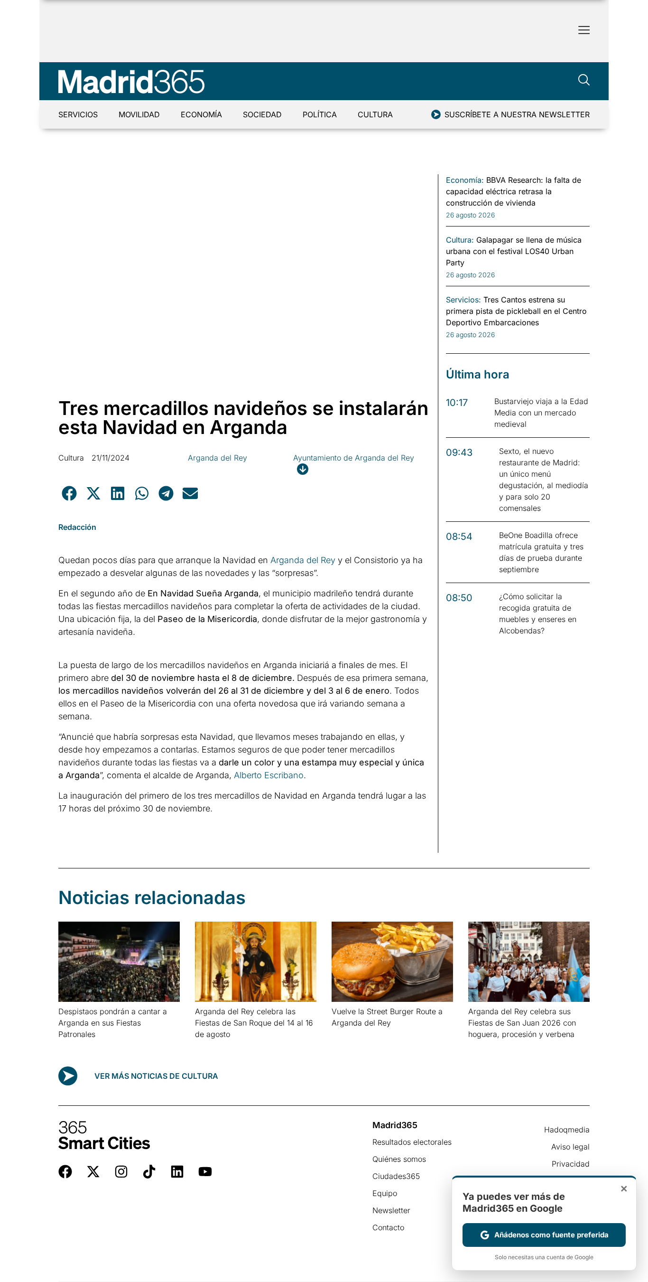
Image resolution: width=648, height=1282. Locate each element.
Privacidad (571, 1164)
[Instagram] (121, 1171)
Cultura (375, 114)
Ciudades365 (396, 1176)
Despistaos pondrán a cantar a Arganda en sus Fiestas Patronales (112, 1023)
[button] (69, 493)
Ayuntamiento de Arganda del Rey (353, 457)
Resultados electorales (412, 1142)
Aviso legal (570, 1146)
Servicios (78, 114)
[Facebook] (65, 1171)
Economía (201, 114)
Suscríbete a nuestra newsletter (517, 114)
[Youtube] (205, 1171)
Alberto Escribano (269, 775)
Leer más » (73, 1046)
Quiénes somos (399, 1159)
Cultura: (460, 240)
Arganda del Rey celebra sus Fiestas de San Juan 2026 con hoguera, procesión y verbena (522, 1023)
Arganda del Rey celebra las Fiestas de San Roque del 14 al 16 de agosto (254, 1023)
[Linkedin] (177, 1171)
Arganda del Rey (217, 457)
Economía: (465, 180)
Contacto (388, 1227)
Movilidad (139, 114)
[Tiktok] (149, 1171)
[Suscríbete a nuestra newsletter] (436, 114)
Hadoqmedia (567, 1129)
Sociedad (262, 114)
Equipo (384, 1193)
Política (320, 114)
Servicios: (463, 299)
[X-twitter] (93, 1171)
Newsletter (391, 1210)
